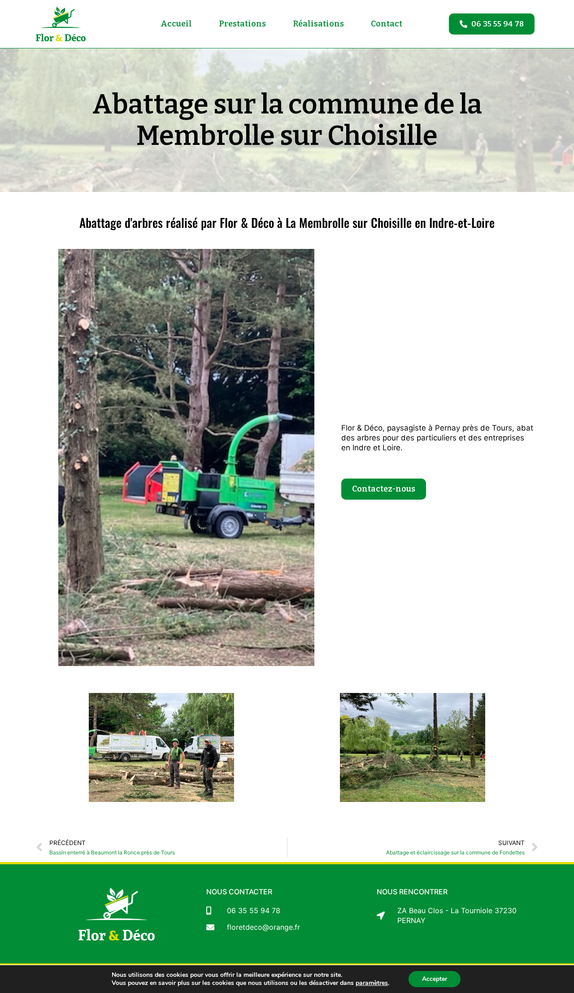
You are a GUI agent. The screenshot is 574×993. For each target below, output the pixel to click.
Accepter (434, 979)
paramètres (372, 983)
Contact (386, 24)
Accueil (176, 24)
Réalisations (318, 24)
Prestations (242, 24)
